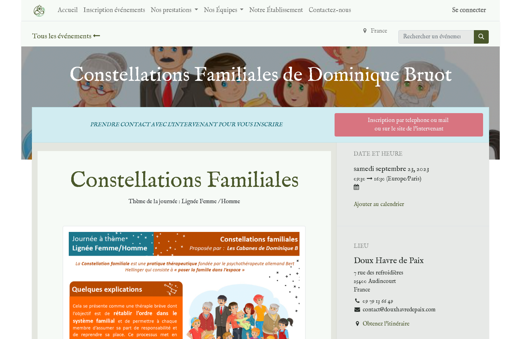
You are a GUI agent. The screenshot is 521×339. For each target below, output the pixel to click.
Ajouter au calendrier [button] (379, 204)
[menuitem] (67, 10)
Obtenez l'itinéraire (386, 324)
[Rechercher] (481, 37)
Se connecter (469, 10)
